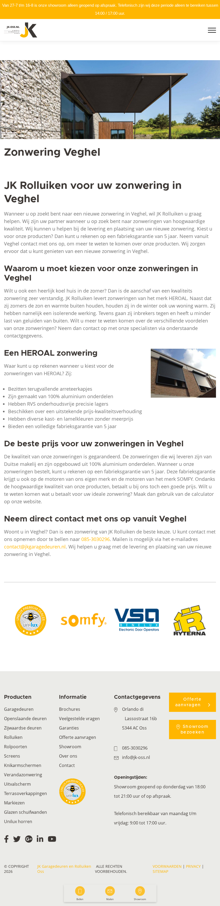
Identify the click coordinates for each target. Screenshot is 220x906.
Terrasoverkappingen (25, 793)
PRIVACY (193, 866)
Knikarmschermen (22, 765)
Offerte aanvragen (77, 737)
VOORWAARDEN (167, 866)
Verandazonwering (23, 775)
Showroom (70, 747)
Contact (67, 765)
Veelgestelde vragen (79, 718)
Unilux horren (18, 821)
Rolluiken (13, 737)
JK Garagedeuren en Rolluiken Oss (64, 869)
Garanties (69, 728)
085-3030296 (95, 539)
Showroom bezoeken (195, 729)
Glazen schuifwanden (25, 812)
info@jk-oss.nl (136, 757)
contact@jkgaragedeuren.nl (35, 546)
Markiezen (14, 803)
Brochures (69, 709)
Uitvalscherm (17, 784)
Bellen (79, 899)
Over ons (68, 756)
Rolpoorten (15, 747)
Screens (12, 756)
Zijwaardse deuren (23, 728)
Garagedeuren (19, 709)
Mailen (110, 899)
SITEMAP (160, 871)
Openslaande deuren (25, 718)
